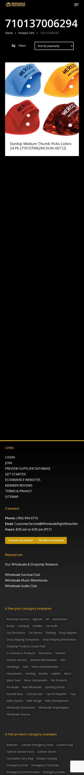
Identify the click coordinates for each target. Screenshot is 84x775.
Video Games (14, 701)
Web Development (57, 701)
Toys (73, 694)
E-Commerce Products (20, 653)
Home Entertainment (45, 667)
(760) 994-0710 (27, 518)
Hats (25, 667)
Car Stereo (35, 632)
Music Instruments (35, 680)
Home (9, 33)
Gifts (63, 660)
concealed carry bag (19, 758)
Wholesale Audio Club (21, 586)
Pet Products (59, 680)
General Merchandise (43, 660)
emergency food (17, 765)
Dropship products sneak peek (26, 646)
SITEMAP (12, 497)
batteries (12, 745)
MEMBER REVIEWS (18, 485)
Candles (37, 626)
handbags (12, 667)
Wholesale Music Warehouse (26, 580)
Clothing (50, 632)
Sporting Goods (55, 687)
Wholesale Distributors (20, 707)
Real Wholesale (32, 687)
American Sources (17, 619)
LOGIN (10, 457)
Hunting (30, 673)
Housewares (14, 673)
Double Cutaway (46, 758)
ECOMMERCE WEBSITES (22, 480)
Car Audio (52, 626)
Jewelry (43, 673)
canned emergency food (37, 745)
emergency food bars (45, 765)
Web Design (34, 701)
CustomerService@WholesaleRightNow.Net (46, 524)
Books (10, 626)
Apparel (37, 619)
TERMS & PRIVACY (18, 491)
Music (67, 673)
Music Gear (13, 680)
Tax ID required (56, 694)
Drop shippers (68, 632)
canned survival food (20, 751)
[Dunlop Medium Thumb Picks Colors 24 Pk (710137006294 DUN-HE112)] (42, 99)
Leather (56, 673)
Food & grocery (16, 660)
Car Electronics (15, 632)
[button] (76, 5)
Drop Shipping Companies (22, 639)
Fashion (60, 653)
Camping (23, 626)
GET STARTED (15, 474)
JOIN (8, 463)
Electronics (45, 653)
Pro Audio (12, 687)
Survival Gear (14, 694)
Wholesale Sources (18, 714)
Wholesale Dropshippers (53, 707)
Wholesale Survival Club (22, 575)
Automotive (60, 619)
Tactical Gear (34, 694)
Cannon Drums (46, 751)
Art (47, 619)
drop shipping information (59, 639)
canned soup (64, 745)
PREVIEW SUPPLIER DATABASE (27, 468)
